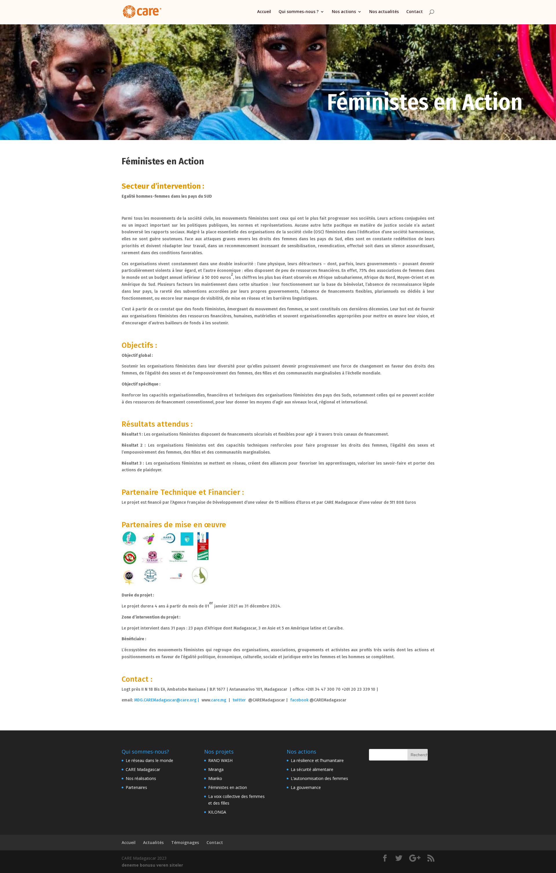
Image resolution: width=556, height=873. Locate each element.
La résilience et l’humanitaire (317, 760)
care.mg (218, 700)
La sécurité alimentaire (312, 769)
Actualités (153, 842)
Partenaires (136, 787)
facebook (299, 700)
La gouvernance (306, 787)
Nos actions (344, 12)
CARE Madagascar (143, 769)
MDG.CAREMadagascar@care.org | (168, 700)
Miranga (216, 769)
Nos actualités (384, 12)
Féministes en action (227, 787)
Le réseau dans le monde (149, 760)
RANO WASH (220, 760)
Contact (414, 12)
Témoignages (185, 842)
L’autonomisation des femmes (319, 778)
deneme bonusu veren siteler (152, 865)
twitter (239, 700)
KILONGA (217, 812)
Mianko (215, 778)
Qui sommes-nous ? (299, 12)
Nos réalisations (141, 778)
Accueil (264, 12)
